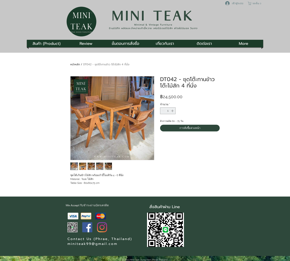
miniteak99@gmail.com (92, 243)
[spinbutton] (167, 111)
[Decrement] (163, 111)
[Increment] (172, 111)
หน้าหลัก (75, 64)
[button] (255, 3)
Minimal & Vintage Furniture (153, 25)
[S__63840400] (72, 227)
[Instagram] (102, 227)
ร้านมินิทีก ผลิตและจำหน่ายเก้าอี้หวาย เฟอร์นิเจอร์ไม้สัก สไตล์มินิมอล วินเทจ (153, 28)
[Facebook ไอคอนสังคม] (87, 227)
